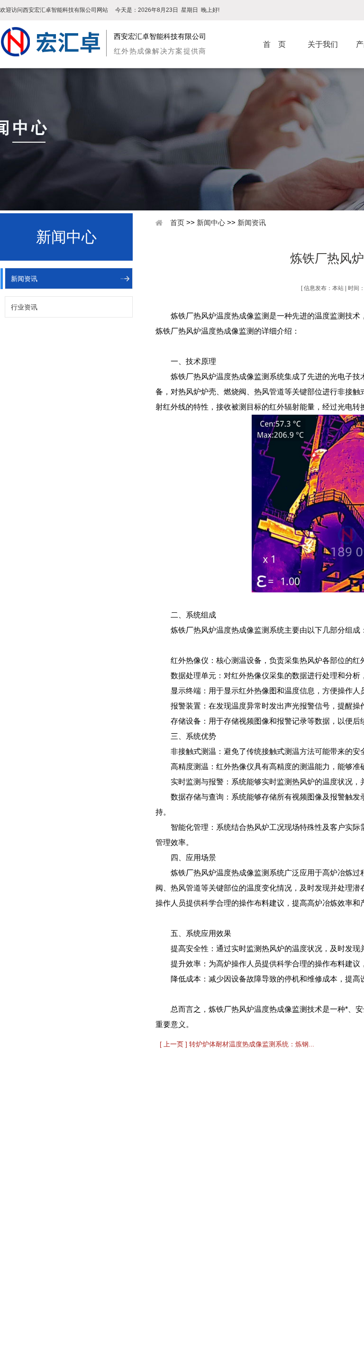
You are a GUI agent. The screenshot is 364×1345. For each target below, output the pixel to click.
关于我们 (323, 44)
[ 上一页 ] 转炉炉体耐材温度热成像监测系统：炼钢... (237, 1044)
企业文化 (22, 1255)
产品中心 (118, 1223)
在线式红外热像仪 (128, 1255)
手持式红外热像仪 (128, 1242)
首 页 (274, 44)
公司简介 (22, 1242)
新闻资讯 (24, 278)
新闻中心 (211, 222)
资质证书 (22, 1267)
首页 (177, 222)
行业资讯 (24, 307)
